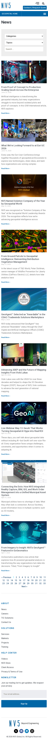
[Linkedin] (27, 731)
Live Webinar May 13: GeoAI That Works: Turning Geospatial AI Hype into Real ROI (22, 429)
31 (36, 583)
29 (28, 583)
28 (24, 583)
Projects (5, 642)
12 (3, 580)
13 (8, 580)
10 (40, 577)
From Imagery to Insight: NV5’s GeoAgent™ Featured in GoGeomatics (23, 549)
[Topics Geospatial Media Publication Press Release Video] (24, 42)
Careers (4, 613)
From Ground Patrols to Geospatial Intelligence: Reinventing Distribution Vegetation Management (20, 259)
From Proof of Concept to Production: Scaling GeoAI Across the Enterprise (21, 88)
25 (12, 583)
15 (16, 580)
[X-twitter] (16, 731)
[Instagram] (32, 731)
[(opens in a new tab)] (24, 413)
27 (20, 583)
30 (32, 583)
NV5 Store (5, 663)
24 (8, 583)
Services (5, 634)
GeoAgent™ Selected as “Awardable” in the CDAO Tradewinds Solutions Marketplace (23, 316)
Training (4, 647)
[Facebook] (21, 731)
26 (16, 583)
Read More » (5, 113)
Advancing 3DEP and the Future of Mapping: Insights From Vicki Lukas (23, 371)
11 (45, 577)
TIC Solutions (7, 618)
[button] (43, 3)
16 (20, 580)
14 (12, 580)
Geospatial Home (10, 14)
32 (40, 583)
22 (44, 580)
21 (40, 580)
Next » (24, 586)
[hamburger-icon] (37, 3)
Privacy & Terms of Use (11, 671)
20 (36, 580)
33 (44, 583)
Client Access (7, 667)
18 (28, 580)
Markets (5, 638)
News (4, 609)
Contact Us (6, 622)
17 (24, 580)
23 (3, 583)
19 (32, 580)
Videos (4, 659)
